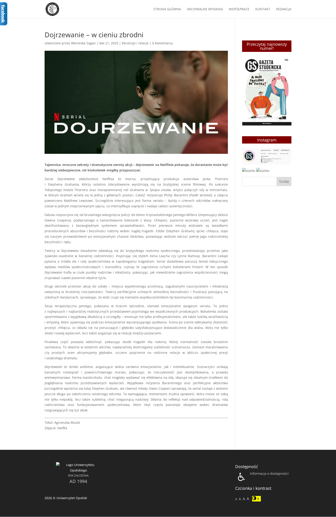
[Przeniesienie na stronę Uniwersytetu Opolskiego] (78, 470)
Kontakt (262, 9)
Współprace (239, 9)
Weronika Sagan (83, 43)
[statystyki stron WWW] (248, 170)
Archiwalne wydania (205, 9)
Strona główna (167, 9)
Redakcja (283, 9)
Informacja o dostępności (269, 473)
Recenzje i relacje (135, 43)
